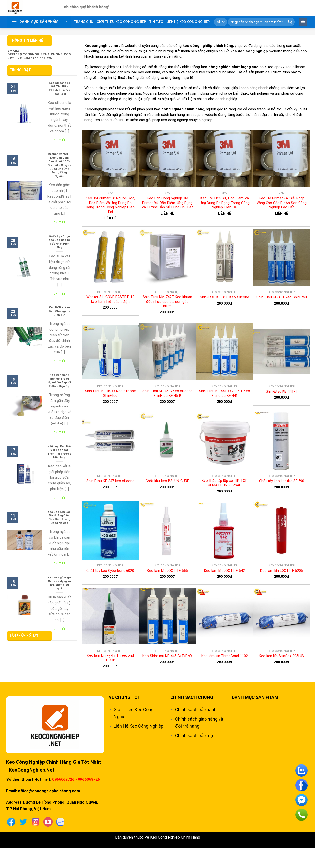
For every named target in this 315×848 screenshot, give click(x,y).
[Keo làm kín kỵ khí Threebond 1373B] (110, 616)
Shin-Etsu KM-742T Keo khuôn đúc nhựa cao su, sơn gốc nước (167, 301)
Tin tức (156, 21)
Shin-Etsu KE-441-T (281, 392)
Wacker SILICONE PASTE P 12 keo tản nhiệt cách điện (110, 299)
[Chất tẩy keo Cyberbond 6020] (110, 530)
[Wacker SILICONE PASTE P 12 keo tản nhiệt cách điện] (110, 257)
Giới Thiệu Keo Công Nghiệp (121, 21)
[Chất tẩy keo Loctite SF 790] (281, 441)
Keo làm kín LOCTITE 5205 (281, 571)
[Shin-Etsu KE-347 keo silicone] (110, 441)
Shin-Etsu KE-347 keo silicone (110, 481)
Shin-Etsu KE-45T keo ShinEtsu (281, 297)
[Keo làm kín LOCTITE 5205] (281, 530)
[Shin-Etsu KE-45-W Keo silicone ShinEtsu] (110, 352)
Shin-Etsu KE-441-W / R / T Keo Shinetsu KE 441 (224, 393)
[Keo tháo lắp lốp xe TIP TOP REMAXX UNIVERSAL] (224, 441)
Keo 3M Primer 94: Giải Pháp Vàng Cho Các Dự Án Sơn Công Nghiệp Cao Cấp (282, 202)
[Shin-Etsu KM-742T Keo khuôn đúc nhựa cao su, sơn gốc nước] (167, 257)
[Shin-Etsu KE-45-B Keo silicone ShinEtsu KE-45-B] (167, 351)
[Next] (295, 33)
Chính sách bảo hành (196, 709)
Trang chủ (83, 21)
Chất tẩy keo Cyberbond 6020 (110, 571)
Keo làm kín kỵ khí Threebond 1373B (110, 657)
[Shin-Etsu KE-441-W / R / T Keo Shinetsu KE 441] (224, 351)
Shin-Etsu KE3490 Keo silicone (224, 297)
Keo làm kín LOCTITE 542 (224, 571)
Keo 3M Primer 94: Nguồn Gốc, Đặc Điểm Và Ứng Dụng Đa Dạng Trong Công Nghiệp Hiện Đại (110, 205)
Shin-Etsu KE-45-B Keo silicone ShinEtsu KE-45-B (167, 393)
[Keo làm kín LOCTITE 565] (167, 531)
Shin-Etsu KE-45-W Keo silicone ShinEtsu (110, 393)
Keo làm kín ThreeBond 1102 (224, 656)
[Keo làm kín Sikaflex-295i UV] (281, 616)
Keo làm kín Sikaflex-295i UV (281, 656)
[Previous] (19, 33)
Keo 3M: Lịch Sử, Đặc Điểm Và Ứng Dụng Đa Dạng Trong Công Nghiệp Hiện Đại (225, 202)
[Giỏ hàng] (303, 22)
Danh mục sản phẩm (255, 697)
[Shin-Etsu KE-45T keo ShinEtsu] (281, 257)
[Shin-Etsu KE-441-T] (281, 351)
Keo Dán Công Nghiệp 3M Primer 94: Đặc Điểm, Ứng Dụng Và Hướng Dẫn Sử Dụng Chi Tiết (167, 202)
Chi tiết (59, 140)
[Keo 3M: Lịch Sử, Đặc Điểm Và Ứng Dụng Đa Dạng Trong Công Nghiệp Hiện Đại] (224, 158)
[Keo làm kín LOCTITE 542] (224, 531)
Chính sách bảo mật (195, 735)
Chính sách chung (191, 697)
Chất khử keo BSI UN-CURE (167, 481)
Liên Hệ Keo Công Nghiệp (188, 21)
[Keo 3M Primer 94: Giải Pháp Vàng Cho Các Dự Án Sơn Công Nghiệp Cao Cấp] (281, 158)
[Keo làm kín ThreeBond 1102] (224, 616)
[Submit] (290, 22)
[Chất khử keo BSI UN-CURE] (167, 441)
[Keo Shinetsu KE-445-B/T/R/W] (167, 616)
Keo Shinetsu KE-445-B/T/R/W (167, 656)
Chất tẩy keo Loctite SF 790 (281, 481)
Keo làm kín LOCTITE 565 (167, 571)
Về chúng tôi (124, 697)
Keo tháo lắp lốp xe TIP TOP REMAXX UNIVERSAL (225, 483)
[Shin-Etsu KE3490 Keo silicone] (224, 257)
